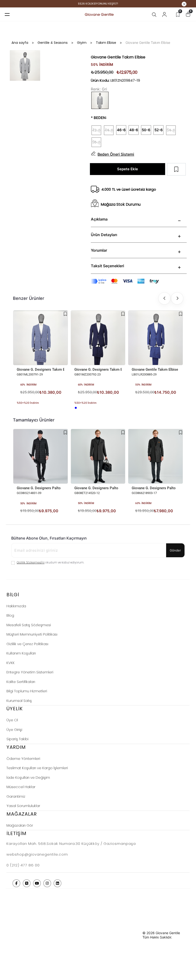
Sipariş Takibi (17, 738)
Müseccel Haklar (20, 786)
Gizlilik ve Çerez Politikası (27, 643)
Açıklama (99, 219)
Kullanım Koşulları (21, 653)
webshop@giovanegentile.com (37, 854)
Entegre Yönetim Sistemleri (29, 672)
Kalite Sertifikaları (20, 681)
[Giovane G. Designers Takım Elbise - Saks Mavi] (76, 408)
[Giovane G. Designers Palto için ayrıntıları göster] (40, 456)
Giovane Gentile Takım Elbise (155, 369)
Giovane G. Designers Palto (39, 488)
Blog (10, 615)
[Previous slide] (164, 298)
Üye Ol (12, 719)
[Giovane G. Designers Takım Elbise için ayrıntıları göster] (40, 338)
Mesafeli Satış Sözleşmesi (28, 624)
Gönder (175, 550)
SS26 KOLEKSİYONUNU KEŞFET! (98, 4)
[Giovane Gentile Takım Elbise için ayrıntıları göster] (155, 338)
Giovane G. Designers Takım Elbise (40, 369)
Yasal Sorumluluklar (23, 805)
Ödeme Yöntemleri (23, 758)
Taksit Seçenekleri (107, 265)
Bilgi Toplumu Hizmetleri (26, 691)
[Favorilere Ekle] (65, 314)
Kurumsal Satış (19, 700)
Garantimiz (15, 796)
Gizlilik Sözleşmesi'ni (30, 562)
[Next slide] (177, 298)
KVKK (10, 662)
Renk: (96, 89)
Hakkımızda (16, 605)
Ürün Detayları (104, 234)
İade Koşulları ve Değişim (28, 777)
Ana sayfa (19, 42)
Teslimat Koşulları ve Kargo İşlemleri (37, 767)
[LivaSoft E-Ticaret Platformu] (131, 935)
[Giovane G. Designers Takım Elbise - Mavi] (18, 408)
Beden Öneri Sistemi (116, 154)
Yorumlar (99, 250)
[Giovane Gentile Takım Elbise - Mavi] (133, 400)
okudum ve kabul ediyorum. (50, 562)
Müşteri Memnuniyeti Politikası (31, 634)
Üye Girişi (14, 729)
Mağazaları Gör (19, 825)
